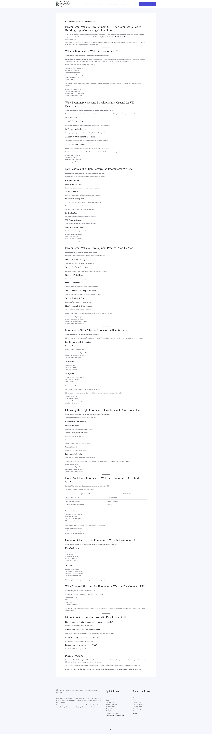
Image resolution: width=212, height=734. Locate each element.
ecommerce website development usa (101, 669)
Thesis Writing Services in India (115, 715)
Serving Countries (112, 4)
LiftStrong (108, 729)
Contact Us (124, 4)
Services (100, 4)
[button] (104, 4)
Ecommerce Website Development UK (113, 37)
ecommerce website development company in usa (127, 669)
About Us (93, 4)
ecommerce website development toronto (77, 669)
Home (86, 4)
